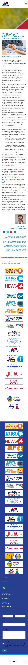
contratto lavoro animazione (18, 249)
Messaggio (5, 629)
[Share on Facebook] (4, 233)
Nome (3, 618)
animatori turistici (20, 237)
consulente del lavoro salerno (11, 246)
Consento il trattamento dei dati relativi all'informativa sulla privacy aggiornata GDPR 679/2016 (15, 645)
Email (4, 621)
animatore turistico (10, 237)
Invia (4, 650)
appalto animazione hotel (14, 241)
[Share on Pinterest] (11, 233)
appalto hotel (17, 242)
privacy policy (4, 581)
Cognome (17, 618)
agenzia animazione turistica (18, 236)
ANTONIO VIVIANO (7, 238)
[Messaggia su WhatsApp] (14, 588)
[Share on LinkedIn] (15, 233)
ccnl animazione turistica (19, 245)
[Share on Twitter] (7, 233)
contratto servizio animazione (13, 250)
